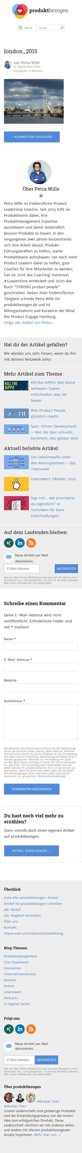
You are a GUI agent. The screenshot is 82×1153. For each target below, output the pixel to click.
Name (10, 639)
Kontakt (10, 927)
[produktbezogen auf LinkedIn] (20, 543)
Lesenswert (12, 992)
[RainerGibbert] (31, 1101)
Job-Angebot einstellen (22, 915)
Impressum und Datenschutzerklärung (33, 933)
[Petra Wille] (15, 1106)
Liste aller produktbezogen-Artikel (31, 898)
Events (9, 986)
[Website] (41, 196)
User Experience (16, 962)
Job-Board (12, 910)
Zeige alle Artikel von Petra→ (29, 322)
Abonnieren (66, 569)
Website (10, 680)
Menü (28, 28)
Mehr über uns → (47, 1135)
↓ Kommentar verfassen (32, 137)
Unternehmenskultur (20, 974)
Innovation (12, 968)
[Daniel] (9, 1101)
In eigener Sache (16, 1004)
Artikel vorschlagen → (31, 851)
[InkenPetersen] (20, 1101)
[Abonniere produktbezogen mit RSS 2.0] (31, 543)
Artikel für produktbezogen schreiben (33, 904)
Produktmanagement (20, 956)
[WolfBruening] (48, 1101)
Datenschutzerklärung (52, 776)
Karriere (10, 980)
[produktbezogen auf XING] (9, 543)
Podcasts (11, 998)
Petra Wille (30, 62)
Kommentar (14, 701)
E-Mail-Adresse (18, 660)
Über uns (11, 921)
